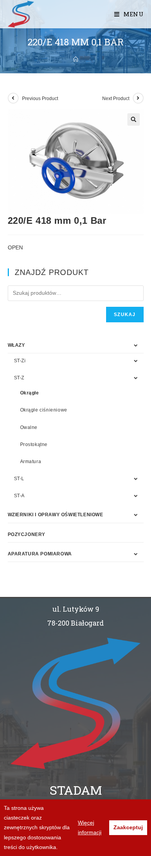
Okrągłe (29, 393)
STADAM (76, 790)
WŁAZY (16, 345)
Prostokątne (34, 444)
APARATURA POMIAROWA (40, 554)
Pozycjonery (27, 534)
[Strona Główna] (75, 59)
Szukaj (125, 314)
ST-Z (19, 377)
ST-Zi (20, 360)
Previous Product (40, 98)
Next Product (115, 98)
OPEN (15, 247)
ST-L (19, 478)
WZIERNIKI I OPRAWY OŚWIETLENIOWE (55, 514)
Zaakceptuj (128, 827)
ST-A (19, 495)
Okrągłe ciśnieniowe (43, 410)
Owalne (29, 427)
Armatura (30, 461)
